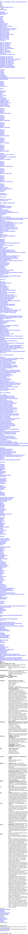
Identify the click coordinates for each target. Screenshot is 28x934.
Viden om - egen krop (4, 46)
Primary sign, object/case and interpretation (9, 227)
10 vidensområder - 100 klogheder (7, 497)
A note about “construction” (5, 440)
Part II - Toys (2, 237)
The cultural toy (3, 261)
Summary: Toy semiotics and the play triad (9, 228)
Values (1, 319)
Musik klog (2, 505)
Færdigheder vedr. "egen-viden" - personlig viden (10, 59)
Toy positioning (3, 394)
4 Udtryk (2, 73)
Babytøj (1, 519)
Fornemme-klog (3, 509)
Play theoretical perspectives (6, 453)
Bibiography (2, 241)
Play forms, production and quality (7, 298)
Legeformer (2, 92)
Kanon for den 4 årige (4, 31)
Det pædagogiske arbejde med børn (7, 588)
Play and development (4, 286)
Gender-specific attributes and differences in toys (10, 255)
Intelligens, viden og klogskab (6, 498)
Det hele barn (3, 14)
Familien (2, 553)
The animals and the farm (5, 426)
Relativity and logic (4, 209)
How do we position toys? (5, 216)
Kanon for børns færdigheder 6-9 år (7, 54)
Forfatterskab (2, 642)
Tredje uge (2, 110)
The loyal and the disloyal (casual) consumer (9, 386)
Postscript (2, 458)
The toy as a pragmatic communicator (7, 231)
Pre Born (2, 529)
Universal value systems (5, 416)
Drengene (2, 552)
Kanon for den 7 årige (4, 35)
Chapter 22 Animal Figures (5, 420)
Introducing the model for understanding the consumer (11, 317)
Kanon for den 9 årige (4, 37)
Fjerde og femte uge (4, 187)
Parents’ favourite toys (4, 380)
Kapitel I (2, 81)
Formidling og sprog (4, 647)
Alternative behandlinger (5, 546)
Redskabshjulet (3, 486)
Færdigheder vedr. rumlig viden (6, 56)
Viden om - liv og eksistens (5, 47)
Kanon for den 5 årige (4, 33)
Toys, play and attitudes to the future (7, 389)
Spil (1, 491)
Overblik (2, 916)
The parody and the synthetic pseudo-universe (9, 414)
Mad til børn (2, 628)
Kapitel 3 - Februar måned (5, 113)
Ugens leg (2, 920)
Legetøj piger (2, 563)
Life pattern (2, 337)
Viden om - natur (3, 49)
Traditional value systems (5, 350)
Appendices (2, 462)
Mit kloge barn (3, 566)
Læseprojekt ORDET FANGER (6, 590)
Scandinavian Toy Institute (5, 475)
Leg (1, 559)
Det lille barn (2, 193)
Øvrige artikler (3, 598)
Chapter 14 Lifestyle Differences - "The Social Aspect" (11, 335)
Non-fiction (2, 244)
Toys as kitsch (3, 248)
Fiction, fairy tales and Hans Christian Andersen (10, 242)
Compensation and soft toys (5, 422)
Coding (1, 324)
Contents (2, 274)
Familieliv (2, 536)
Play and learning (3, 287)
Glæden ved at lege (4, 101)
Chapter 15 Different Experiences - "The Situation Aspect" (12, 343)
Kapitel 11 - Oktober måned (5, 173)
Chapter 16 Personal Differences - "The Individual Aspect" (12, 347)
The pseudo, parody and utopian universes (8, 409)
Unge (1, 616)
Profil (1, 641)
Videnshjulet (2, 495)
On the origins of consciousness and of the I (9, 212)
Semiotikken (2, 648)
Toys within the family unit (5, 364)
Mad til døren (3, 543)
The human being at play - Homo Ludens (8, 295)
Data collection (3, 323)
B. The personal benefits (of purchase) (8, 363)
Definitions (2, 240)
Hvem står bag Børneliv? (5, 635)
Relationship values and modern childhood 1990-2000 (11, 345)
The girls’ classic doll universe (6, 405)
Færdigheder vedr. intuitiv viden (6, 57)
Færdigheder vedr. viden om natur (7, 62)
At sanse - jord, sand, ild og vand (7, 154)
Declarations (2, 267)
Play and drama (3, 291)
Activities (2, 434)
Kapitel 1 (2, 88)
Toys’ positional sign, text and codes (7, 397)
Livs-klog (2, 508)
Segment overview (4, 387)
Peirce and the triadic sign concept (7, 226)
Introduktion (2, 11)
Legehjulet (2, 482)
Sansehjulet (2, 488)
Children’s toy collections (5, 373)
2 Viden (1, 70)
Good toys (2, 457)
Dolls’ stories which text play (6, 400)
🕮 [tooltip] (1, 4)
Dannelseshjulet (3, 478)
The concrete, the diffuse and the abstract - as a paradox (11, 222)
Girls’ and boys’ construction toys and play (9, 442)
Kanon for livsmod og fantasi (6, 26)
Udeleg (1, 577)
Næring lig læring (3, 585)
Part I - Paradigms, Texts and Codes (7, 202)
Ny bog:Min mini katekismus (6, 589)
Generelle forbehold (4, 636)
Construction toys (3, 439)
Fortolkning (2, 22)
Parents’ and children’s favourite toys (7, 381)
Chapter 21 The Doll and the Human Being (9, 398)
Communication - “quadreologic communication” (10, 300)
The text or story (3, 399)
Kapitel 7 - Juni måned (4, 142)
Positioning (2, 266)
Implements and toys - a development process (9, 429)
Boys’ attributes (3, 254)
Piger (1, 583)
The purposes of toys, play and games (7, 361)
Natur (1, 569)
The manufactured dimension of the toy (8, 251)
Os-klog (1, 502)
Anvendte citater (3, 651)
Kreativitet (2, 557)
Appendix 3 (2, 466)
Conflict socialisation (4, 301)
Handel (1, 612)
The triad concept (3, 213)
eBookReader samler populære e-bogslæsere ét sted (10, 658)
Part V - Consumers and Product (6, 354)
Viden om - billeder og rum (5, 42)
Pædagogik (2, 572)
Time (1, 208)
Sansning (2, 16)
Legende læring (7, 1)
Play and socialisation (4, 288)
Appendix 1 (2, 464)
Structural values (3, 341)
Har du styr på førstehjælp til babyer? (7, 592)
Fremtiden (2, 556)
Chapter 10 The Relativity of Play (7, 294)
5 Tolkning (2, 74)
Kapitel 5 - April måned (5, 127)
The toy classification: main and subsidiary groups (10, 275)
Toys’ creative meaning (5, 262)
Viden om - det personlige (5, 44)
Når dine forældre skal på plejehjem (7, 622)
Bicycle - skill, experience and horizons (8, 433)
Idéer (1, 596)
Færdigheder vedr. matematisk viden (7, 66)
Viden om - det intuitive (5, 43)
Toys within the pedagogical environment (8, 365)
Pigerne (1, 571)
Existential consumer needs (5, 318)
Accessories (2, 517)
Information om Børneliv (5, 630)
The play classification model (6, 308)
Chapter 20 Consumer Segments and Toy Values (10, 384)
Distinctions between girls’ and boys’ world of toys (10, 383)
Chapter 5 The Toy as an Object (6, 245)
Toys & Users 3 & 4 (4, 277)
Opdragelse (2, 570)
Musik (1, 568)
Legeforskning (3, 471)
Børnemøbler (2, 523)
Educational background (5, 326)
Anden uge (2, 109)
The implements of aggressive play (7, 436)
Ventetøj (1, 531)
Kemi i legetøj (3, 591)
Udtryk (1, 20)
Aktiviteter (2, 603)
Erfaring (1, 19)
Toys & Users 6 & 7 (4, 390)
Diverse (1, 551)
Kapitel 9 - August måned (5, 159)
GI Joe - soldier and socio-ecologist (7, 419)
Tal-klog (1, 503)
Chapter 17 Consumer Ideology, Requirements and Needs (12, 358)
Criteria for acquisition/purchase (6, 374)
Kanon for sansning (4, 23)
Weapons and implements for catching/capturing (10, 431)
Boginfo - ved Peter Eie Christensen (7, 67)
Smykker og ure (3, 530)
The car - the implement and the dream (8, 432)
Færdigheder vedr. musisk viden (6, 61)
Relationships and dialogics (5, 207)
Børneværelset (3, 609)
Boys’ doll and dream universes (6, 410)
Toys (1, 215)
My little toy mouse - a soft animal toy (8, 425)
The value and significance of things (7, 424)
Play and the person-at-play (5, 282)
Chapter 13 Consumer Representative (7, 320)
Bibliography (2, 469)
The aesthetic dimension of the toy (7, 249)
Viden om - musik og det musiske (7, 48)
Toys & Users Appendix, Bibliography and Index (10, 459)
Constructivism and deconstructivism (7, 304)
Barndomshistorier (4, 597)
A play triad (2, 214)
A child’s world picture (4, 264)
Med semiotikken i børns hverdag (7, 649)
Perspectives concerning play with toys (8, 451)
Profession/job (3, 327)
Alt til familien (3, 542)
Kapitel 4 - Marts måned (5, 120)
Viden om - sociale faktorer (5, 52)
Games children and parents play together (8, 311)
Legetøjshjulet (3, 483)
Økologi (1, 532)
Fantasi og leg (3, 90)
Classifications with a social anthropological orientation (11, 272)
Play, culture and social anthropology (7, 292)
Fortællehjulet (3, 479)
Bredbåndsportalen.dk (4, 930)
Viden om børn (3, 533)
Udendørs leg (3, 610)
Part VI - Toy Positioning (5, 392)
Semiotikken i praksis (4, 650)
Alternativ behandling (4, 538)
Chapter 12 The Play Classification (7, 305)
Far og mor (2, 619)
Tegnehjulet (2, 493)
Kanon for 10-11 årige (4, 39)
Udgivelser (2, 645)
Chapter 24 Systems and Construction (7, 437)
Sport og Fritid (3, 576)
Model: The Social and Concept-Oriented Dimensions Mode (12, 351)
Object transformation (4, 307)
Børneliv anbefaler (4, 629)
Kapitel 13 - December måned (6, 188)
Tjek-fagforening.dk (5, 927)
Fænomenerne (3, 155)
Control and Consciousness (5, 211)
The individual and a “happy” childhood (8, 348)
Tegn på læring (3, 97)
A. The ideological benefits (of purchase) (8, 359)
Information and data (4, 321)
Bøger (1, 522)
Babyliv (1, 549)
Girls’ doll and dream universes (6, 404)
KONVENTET (3, 652)
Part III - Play (3, 279)
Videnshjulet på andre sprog (5, 513)
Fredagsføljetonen (3, 555)
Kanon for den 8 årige (4, 36)
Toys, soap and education (5, 417)
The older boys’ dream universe (6, 412)
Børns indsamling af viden (5, 499)
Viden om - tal (3, 53)
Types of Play (3, 284)
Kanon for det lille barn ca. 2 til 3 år (7, 29)
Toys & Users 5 (3, 352)
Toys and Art (2, 368)
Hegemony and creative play (6, 221)
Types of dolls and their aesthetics (7, 401)
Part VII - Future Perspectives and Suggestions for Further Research (14, 445)
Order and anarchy (4, 302)
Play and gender (3, 293)
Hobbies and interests (4, 331)
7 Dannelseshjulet (3, 76)
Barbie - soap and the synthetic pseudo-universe (10, 418)
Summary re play (3, 234)
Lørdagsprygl (3, 586)
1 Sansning (2, 69)
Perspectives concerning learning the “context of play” (11, 456)
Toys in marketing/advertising (6, 367)
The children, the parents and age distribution (9, 325)
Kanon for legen (3, 24)
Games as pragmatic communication (7, 235)
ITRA (1, 473)
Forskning (2, 191)
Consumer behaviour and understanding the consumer (11, 315)
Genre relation (3, 306)
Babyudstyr (2, 521)
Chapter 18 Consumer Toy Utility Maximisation (10, 370)
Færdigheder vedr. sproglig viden (7, 63)
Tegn (1, 94)
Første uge (2, 108)
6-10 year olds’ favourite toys (6, 379)
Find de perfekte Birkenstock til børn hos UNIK (10, 654)
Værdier (1, 578)
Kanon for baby (3, 27)
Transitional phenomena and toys (7, 423)
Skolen (1, 574)
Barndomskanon (3, 9)
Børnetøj (2, 525)
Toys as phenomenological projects (7, 396)
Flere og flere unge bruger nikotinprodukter (9, 618)
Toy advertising (3, 268)
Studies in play (3, 285)
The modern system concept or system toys (9, 438)
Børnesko (2, 524)
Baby (1, 611)
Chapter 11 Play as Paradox (5, 299)
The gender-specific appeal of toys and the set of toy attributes (12, 252)
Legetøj (1, 485)
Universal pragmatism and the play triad (8, 225)
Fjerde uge (2, 112)
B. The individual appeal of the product (8, 372)
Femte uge (2, 134)
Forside (1, 1)
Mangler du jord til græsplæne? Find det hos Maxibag (11, 657)
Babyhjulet (2, 492)
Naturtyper (2, 158)
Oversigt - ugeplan (4, 103)
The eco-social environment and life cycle (8, 340)
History (1, 246)
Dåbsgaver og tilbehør (4, 526)
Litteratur (2, 84)
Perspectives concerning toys (6, 450)
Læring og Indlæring (4, 565)
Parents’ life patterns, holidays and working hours (10, 330)
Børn (1, 581)
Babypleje (2, 518)
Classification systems (4, 271)
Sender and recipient (4, 229)
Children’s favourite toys (5, 378)
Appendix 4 (2, 467)
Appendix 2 (2, 465)
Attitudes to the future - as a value (7, 333)
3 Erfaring (2, 72)
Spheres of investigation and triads (7, 224)
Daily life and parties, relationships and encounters (10, 346)
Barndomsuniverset (4, 640)
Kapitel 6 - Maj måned (4, 135)
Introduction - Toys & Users (6, 199)
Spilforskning (3, 472)
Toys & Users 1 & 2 (4, 200)
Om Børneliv (2, 634)
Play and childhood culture (5, 259)
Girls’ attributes (3, 253)
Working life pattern (4, 328)
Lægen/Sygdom (3, 564)
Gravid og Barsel (3, 541)
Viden (1, 17)
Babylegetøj (2, 548)
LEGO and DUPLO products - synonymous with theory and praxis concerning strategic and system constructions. (14, 444)
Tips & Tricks (3, 917)
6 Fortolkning (3, 75)
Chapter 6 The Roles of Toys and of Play (8, 257)
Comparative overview (4, 334)
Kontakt (1, 5)
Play (1, 233)
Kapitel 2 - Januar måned (5, 106)
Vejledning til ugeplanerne (5, 102)
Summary (2, 232)
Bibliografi (2, 644)
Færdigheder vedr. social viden (6, 64)
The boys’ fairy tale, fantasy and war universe (9, 413)
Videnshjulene (3, 476)
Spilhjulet (2, 489)
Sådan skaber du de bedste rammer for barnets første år (11, 615)
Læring (1, 96)
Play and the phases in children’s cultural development (11, 260)
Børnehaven (2, 550)
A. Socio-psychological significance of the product (10, 371)
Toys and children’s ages (5, 376)
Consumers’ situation (4, 344)
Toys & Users (3, 196)
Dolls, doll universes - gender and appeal (8, 403)
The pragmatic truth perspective (6, 449)
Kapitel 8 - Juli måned (4, 150)
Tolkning (2, 21)
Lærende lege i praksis (4, 100)
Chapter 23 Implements (5, 427)
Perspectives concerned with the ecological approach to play (12, 455)
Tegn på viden (3, 95)
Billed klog (2, 504)
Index (1, 470)
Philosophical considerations (6, 206)
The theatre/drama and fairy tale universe (8, 407)
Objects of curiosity (4, 247)
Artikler (1, 544)
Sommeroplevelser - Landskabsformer (8, 156)
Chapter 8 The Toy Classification (7, 270)
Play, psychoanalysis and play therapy (8, 290)
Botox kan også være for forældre (7, 624)
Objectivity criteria (4, 265)
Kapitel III (2, 83)
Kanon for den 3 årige (4, 30)
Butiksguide (2, 515)
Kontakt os (2, 632)
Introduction (2, 205)
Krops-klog (2, 510)
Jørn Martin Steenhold (4, 637)
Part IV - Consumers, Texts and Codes (8, 312)
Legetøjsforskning (3, 194)
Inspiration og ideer (4, 13)
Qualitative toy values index (5, 385)
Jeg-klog (2, 512)
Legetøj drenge (3, 562)
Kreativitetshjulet (3, 480)
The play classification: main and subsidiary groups (10, 310)
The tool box (2, 430)
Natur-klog (2, 506)
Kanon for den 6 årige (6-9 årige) (7, 34)
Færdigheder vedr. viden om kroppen (7, 60)
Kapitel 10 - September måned (17, 1)
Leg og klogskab (3, 500)
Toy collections (3, 377)
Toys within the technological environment (9, 366)
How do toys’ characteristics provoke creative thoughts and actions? (14, 218)
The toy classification (4, 273)
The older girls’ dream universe (6, 406)
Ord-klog (2, 511)
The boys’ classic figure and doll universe (8, 411)
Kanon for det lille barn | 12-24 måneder (8, 28)
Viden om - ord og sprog (5, 50)
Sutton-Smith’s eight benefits (6, 360)
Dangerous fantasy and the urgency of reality (9, 258)
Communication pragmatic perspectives (8, 452)
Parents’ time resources (4, 332)
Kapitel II (2, 82)
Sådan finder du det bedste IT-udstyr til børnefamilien (11, 623)
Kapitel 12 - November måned (6, 181)
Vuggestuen (2, 579)
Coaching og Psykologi (5, 539)
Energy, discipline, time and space (7, 297)
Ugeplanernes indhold (4, 105)
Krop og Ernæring (4, 558)
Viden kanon (2, 40)
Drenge (1, 582)
